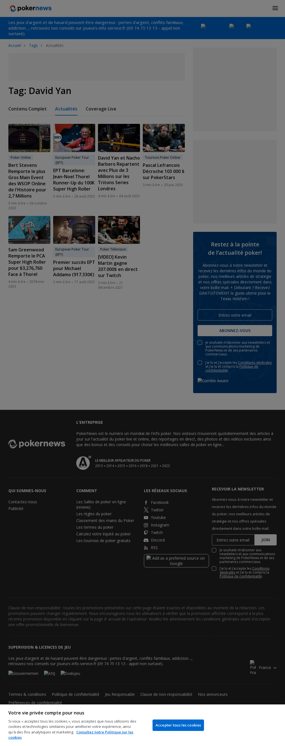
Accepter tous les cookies (178, 725)
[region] (142, 725)
